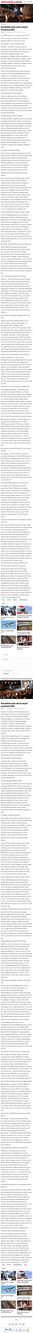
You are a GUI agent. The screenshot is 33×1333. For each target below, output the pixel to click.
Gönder (6, 673)
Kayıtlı (3, 603)
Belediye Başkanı (24, 599)
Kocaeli (4, 1268)
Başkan (15, 599)
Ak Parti (9, 599)
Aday (3, 599)
